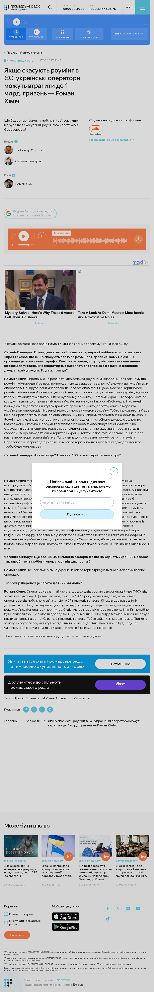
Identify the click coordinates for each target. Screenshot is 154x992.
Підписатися (77, 514)
